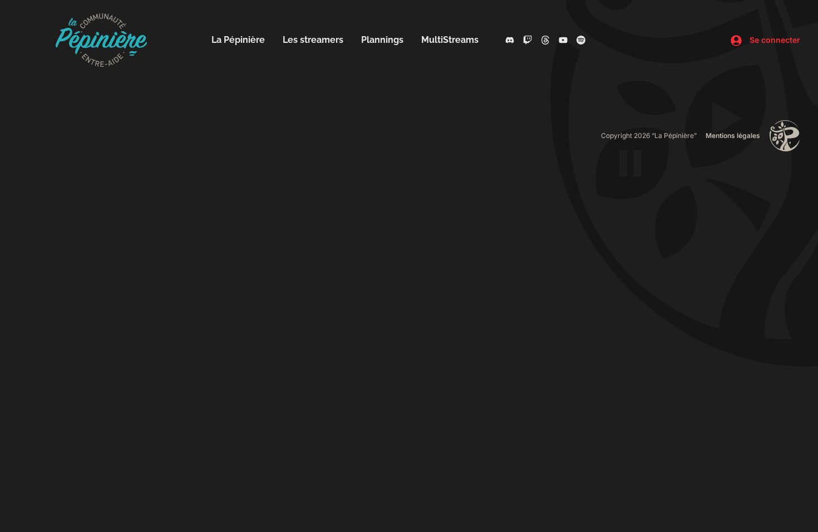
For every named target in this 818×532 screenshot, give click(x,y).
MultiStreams (450, 40)
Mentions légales (733, 135)
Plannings (382, 40)
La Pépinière (238, 40)
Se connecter (773, 40)
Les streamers (313, 40)
